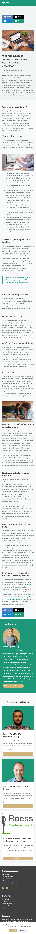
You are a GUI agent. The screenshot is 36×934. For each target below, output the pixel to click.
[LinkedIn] (7, 21)
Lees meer (19, 754)
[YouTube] (3, 888)
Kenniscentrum (6, 906)
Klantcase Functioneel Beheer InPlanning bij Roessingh (17, 839)
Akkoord (13, 930)
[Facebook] (7, 17)
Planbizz (29, 584)
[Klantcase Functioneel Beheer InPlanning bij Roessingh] (18, 823)
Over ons (5, 901)
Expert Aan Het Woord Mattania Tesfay (13, 735)
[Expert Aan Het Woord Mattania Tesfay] (18, 718)
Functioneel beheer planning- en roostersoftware (17, 919)
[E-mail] (18, 21)
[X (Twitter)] (18, 17)
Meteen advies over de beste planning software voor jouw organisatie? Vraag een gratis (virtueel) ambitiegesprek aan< (19, 280)
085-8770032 (6, 878)
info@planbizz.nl (7, 881)
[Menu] (33, 2)
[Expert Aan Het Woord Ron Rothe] (18, 770)
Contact (4, 908)
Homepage (5, 899)
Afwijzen (22, 930)
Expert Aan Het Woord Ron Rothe (15, 787)
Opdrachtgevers (7, 903)
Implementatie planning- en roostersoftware (15, 921)
